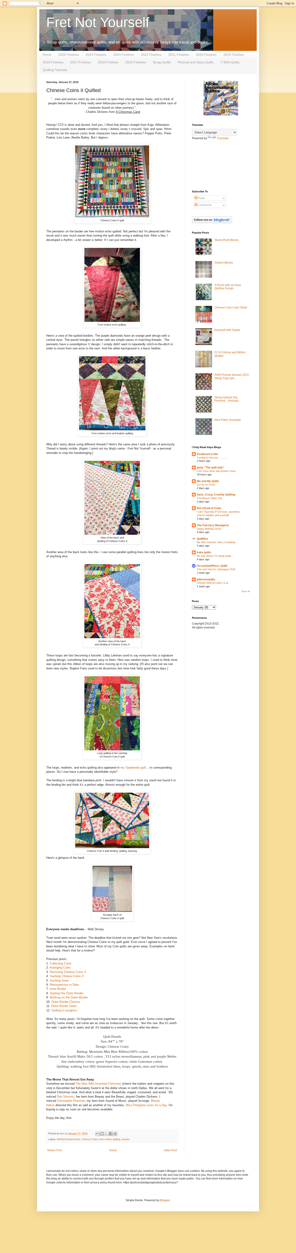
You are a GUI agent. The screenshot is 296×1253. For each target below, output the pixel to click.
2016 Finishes (108, 62)
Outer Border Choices (65, 1002)
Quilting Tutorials (55, 70)
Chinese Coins (90, 1139)
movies (126, 1139)
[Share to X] (106, 1133)
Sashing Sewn (59, 980)
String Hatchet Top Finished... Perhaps (226, 399)
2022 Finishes (151, 54)
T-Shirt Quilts (229, 62)
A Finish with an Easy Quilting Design (227, 286)
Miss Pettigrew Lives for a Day (146, 1105)
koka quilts (204, 552)
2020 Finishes (206, 54)
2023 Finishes (123, 54)
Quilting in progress (64, 1010)
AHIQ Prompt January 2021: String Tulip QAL (232, 376)
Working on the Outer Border (69, 997)
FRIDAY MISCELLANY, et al (212, 583)
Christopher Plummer (71, 1100)
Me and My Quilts (208, 481)
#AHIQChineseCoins (68, 1139)
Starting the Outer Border (66, 993)
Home (47, 54)
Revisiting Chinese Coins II (68, 972)
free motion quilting (109, 1139)
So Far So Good (206, 484)
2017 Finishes (80, 62)
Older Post (170, 1150)
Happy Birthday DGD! (209, 528)
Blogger (165, 1200)
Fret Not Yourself (97, 22)
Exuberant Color (207, 454)
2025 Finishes (68, 54)
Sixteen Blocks (223, 262)
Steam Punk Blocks (226, 240)
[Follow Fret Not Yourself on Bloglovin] (212, 222)
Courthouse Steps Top (209, 498)
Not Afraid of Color (209, 508)
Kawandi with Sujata (227, 330)
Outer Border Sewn (64, 1006)
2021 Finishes (178, 54)
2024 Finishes (96, 54)
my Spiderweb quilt (133, 767)
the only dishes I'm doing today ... (215, 555)
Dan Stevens (65, 1096)
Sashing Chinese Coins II (67, 976)
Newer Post (54, 1150)
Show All (245, 591)
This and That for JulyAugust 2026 (216, 569)
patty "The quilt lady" (210, 467)
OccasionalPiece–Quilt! (212, 565)
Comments (204, 205)
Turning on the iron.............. (212, 457)
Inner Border (58, 989)
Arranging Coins (60, 967)
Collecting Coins (60, 963)
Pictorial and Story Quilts (195, 62)
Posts (201, 198)
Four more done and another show (216, 471)
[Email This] (97, 1133)
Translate (223, 138)
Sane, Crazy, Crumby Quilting (216, 494)
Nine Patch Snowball (227, 420)
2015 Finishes (135, 62)
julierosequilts (206, 579)
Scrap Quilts (162, 62)
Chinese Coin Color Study (230, 307)
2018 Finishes (53, 62)
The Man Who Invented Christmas (98, 1083)
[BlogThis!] (102, 1133)
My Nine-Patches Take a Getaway (216, 542)
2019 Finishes (233, 54)
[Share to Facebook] (110, 1133)
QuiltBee (202, 538)
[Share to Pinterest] (115, 1133)
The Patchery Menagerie (213, 525)
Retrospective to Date (64, 984)
